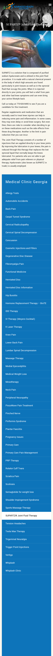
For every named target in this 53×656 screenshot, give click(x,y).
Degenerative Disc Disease (19, 256)
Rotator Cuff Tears (15, 468)
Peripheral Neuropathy (17, 397)
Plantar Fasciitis (14, 429)
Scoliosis (10, 484)
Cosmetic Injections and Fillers (21, 248)
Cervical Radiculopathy (17, 224)
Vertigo (9, 555)
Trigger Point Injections (17, 547)
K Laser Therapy (14, 326)
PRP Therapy (12, 460)
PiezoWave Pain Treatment (19, 405)
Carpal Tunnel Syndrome (18, 216)
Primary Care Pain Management (22, 452)
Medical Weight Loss (16, 374)
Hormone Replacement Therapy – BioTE (26, 303)
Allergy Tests (12, 193)
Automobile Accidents (17, 201)
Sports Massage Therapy (18, 507)
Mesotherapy (12, 382)
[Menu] (50, 4)
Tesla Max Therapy (15, 531)
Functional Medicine (16, 271)
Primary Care (12, 444)
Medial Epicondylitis (16, 366)
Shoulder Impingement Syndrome (22, 500)
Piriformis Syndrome (16, 421)
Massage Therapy (14, 358)
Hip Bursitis (11, 295)
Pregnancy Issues (14, 437)
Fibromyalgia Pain (15, 264)
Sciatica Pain (12, 476)
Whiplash (10, 562)
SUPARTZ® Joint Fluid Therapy (21, 515)
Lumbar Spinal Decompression (21, 350)
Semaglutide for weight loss (20, 492)
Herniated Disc (13, 279)
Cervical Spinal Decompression (21, 232)
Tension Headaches (16, 523)
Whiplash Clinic (13, 570)
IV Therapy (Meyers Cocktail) (20, 319)
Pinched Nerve (13, 413)
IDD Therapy (12, 311)
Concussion (11, 240)
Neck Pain (11, 389)
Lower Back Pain (14, 342)
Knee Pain (11, 334)
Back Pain (11, 209)
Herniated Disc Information (19, 287)
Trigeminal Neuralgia (16, 539)
